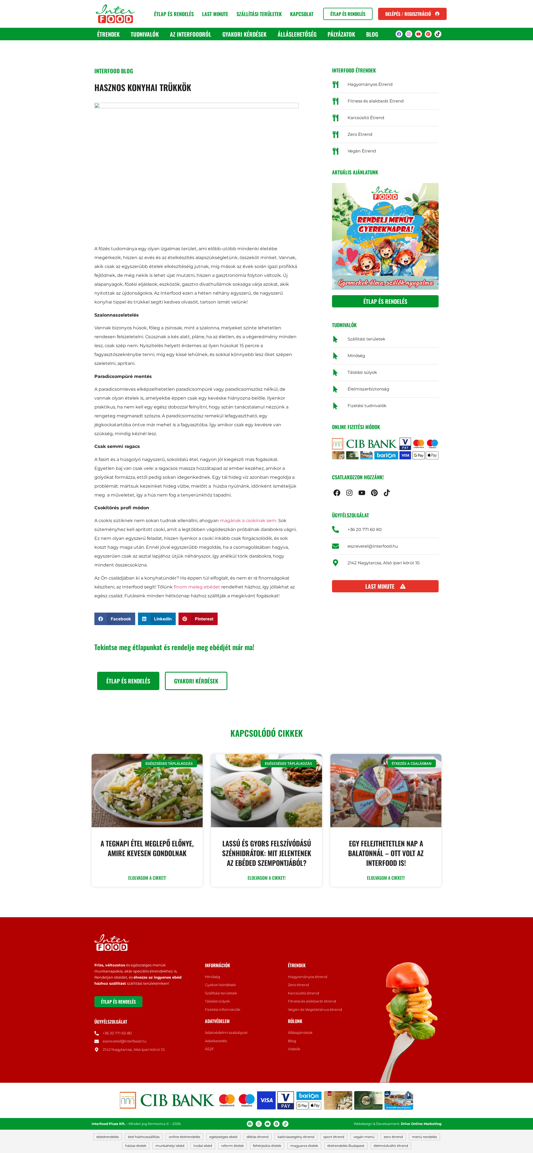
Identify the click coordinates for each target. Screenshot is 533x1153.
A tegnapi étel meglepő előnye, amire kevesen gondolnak (147, 848)
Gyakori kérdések (244, 34)
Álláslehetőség (297, 34)
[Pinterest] (428, 34)
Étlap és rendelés (174, 14)
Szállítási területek (259, 14)
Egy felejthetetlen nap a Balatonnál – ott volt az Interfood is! (386, 853)
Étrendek (108, 34)
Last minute (215, 14)
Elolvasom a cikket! (147, 877)
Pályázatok (341, 34)
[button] (114, 619)
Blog (372, 34)
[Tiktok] (437, 34)
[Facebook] (399, 34)
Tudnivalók (145, 34)
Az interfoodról (190, 34)
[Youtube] (418, 34)
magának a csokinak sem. (248, 520)
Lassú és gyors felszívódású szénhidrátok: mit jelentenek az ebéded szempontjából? (266, 853)
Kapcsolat (301, 14)
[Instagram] (408, 34)
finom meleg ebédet (197, 587)
